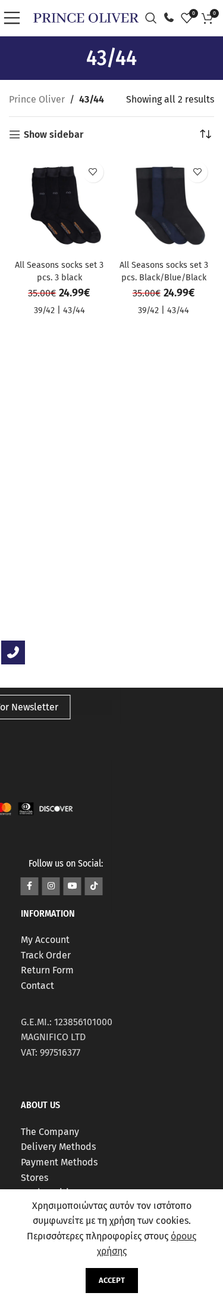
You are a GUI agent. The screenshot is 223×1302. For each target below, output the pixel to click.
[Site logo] (86, 17)
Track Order (46, 955)
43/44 (74, 310)
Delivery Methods (58, 1146)
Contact (37, 985)
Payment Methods (59, 1162)
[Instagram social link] (51, 886)
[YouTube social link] (72, 886)
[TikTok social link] (94, 886)
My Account (45, 939)
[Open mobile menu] (15, 18)
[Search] (154, 18)
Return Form (47, 970)
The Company (50, 1131)
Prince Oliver (37, 99)
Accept (112, 1280)
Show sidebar (53, 134)
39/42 (44, 310)
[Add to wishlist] (93, 172)
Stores (34, 1177)
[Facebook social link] (30, 886)
